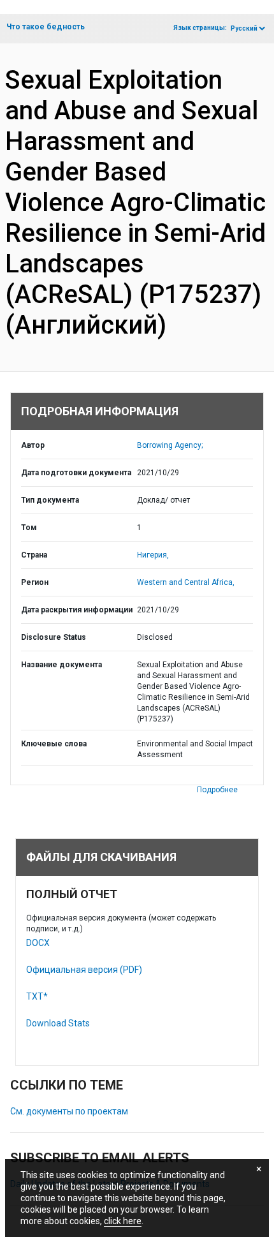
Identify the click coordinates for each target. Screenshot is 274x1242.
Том (29, 527)
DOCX (38, 943)
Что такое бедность (45, 26)
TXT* (37, 996)
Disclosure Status (53, 637)
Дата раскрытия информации (77, 609)
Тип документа (50, 500)
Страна (34, 555)
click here (122, 1221)
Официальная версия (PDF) (84, 970)
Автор (33, 445)
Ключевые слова (54, 743)
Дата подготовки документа (76, 472)
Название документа (61, 664)
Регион (34, 582)
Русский (244, 28)
